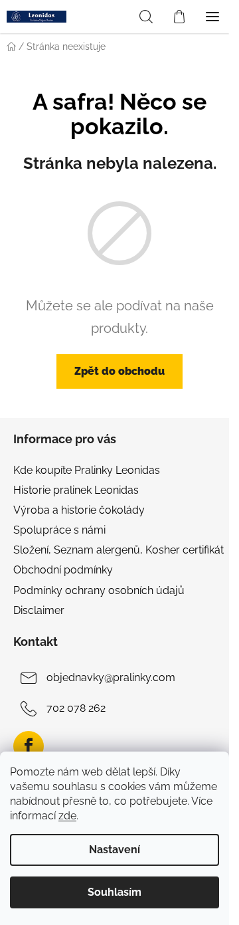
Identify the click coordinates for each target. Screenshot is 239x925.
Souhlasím (114, 892)
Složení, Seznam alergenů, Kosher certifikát (118, 550)
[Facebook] (28, 746)
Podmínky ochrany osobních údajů (99, 590)
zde (67, 815)
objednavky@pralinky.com (110, 677)
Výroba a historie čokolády (79, 510)
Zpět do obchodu (119, 371)
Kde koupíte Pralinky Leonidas (86, 470)
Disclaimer (38, 610)
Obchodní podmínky (63, 570)
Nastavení (114, 849)
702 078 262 (76, 708)
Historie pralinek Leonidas (76, 490)
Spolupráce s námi (59, 530)
